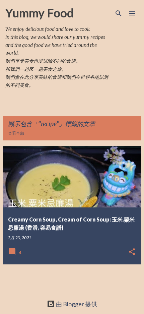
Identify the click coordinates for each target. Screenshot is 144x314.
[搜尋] (119, 13)
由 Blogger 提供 (76, 304)
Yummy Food (39, 12)
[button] (132, 252)
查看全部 (16, 133)
